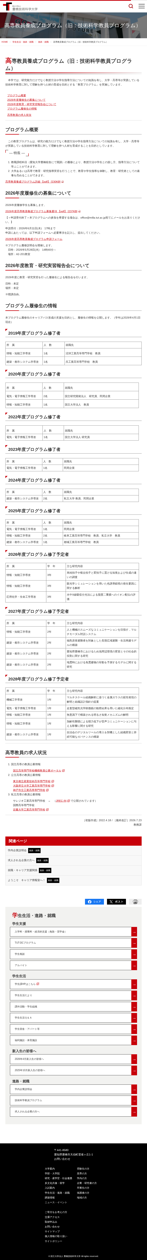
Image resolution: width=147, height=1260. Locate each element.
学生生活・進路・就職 (22, 42)
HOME (5, 42)
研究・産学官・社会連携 (58, 1178)
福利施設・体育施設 (75, 1040)
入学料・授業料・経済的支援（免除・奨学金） (75, 931)
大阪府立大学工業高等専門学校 (32, 785)
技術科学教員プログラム (75, 1100)
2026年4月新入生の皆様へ (75, 1059)
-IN (61, 800)
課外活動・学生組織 (75, 1006)
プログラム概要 (16, 95)
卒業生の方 (83, 1187)
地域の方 (82, 1197)
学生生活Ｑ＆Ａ (75, 1017)
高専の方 (82, 1173)
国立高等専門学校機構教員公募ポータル (37, 770)
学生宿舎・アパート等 (75, 1029)
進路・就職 (43, 42)
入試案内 (50, 1187)
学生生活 (19, 976)
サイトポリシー (53, 1241)
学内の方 (82, 1178)
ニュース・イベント (56, 1202)
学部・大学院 (52, 1173)
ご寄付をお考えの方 (56, 1212)
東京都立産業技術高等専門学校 (32, 781)
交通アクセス (52, 1217)
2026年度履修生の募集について (26, 99)
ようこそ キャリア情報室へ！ (33, 880)
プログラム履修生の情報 (22, 108)
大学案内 (50, 1168)
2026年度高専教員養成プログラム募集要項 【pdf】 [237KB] (41, 211)
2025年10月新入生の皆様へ (75, 1070)
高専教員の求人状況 (19, 114)
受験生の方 (83, 1168)
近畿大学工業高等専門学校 (29, 809)
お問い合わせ (62, 1158)
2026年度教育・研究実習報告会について (31, 104)
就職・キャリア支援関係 (29, 870)
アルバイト (75, 965)
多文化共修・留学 (55, 1183)
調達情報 (50, 1197)
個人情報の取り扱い (56, 1236)
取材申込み (51, 1221)
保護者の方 (83, 1192)
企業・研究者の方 (87, 1183)
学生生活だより (75, 995)
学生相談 (75, 954)
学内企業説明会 (24, 850)
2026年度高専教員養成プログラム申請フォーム (33, 239)
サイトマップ (52, 1231)
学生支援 (19, 924)
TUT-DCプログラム (75, 943)
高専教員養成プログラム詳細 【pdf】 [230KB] (32, 181)
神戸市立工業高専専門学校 (29, 790)
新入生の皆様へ (24, 1051)
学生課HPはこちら (75, 984)
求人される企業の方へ (28, 860)
